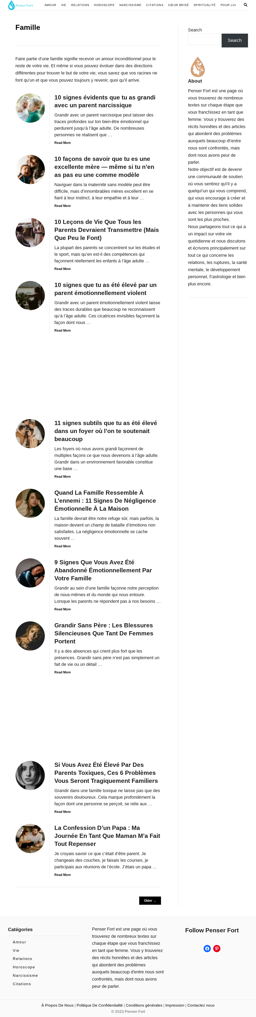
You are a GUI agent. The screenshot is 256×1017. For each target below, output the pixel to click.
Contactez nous (201, 1005)
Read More (62, 142)
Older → (150, 900)
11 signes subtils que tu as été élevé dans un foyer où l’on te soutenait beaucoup (105, 431)
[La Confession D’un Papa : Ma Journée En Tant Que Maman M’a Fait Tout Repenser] (30, 838)
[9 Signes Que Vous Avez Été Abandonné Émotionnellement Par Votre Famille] (30, 573)
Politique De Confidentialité (100, 1005)
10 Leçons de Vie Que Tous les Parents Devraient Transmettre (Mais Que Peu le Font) (106, 230)
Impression (174, 1005)
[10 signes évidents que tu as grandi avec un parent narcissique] (30, 108)
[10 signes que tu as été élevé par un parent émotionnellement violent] (30, 295)
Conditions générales (144, 1005)
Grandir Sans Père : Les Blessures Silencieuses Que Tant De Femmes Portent (103, 633)
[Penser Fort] (23, 5)
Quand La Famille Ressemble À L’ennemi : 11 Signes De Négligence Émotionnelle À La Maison (105, 500)
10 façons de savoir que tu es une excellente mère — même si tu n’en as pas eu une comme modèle (104, 166)
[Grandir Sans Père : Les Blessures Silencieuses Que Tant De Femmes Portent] (30, 636)
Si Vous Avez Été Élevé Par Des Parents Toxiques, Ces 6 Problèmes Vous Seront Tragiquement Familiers (106, 772)
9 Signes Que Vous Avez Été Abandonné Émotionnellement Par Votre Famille (103, 570)
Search (195, 29)
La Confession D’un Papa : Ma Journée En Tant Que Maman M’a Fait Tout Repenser (107, 835)
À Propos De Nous (57, 1005)
